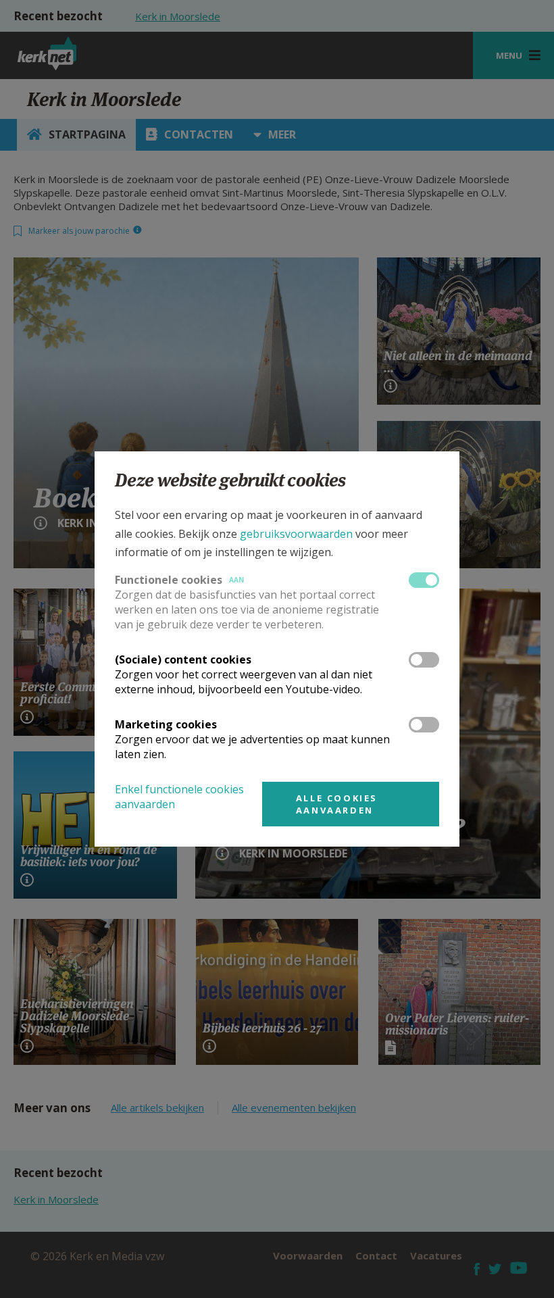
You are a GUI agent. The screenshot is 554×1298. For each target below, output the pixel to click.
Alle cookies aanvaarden (337, 804)
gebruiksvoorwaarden (296, 533)
